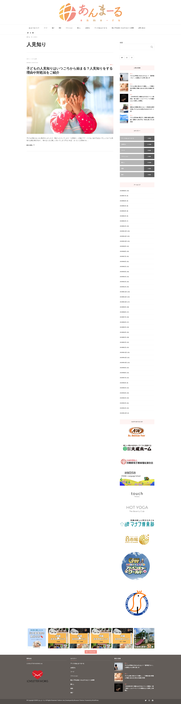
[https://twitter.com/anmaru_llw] (122, 57)
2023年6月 (123, 382)
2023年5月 (123, 387)
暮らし (79, 27)
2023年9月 (123, 367)
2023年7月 (123, 377)
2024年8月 (123, 312)
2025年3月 (123, 276)
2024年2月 (123, 342)
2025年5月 (123, 266)
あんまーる (41, 700)
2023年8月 (123, 372)
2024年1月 (123, 347)
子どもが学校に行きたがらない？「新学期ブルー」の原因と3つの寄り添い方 (142, 77)
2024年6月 (123, 322)
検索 (121, 42)
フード (45, 27)
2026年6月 (123, 200)
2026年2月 (123, 221)
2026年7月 (123, 195)
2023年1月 (123, 408)
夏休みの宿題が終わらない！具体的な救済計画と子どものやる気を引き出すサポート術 (142, 109)
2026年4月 (123, 211)
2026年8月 (123, 190)
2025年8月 (123, 251)
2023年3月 (123, 398)
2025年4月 (123, 271)
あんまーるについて (34, 27)
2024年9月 (123, 307)
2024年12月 (123, 291)
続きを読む (30, 145)
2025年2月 (123, 281)
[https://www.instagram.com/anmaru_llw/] (127, 57)
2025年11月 (123, 236)
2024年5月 (123, 327)
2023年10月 (123, 362)
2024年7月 (123, 317)
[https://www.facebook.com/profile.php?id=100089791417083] (132, 57)
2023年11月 (123, 357)
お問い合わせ (141, 27)
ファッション (69, 27)
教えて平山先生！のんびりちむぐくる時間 (123, 27)
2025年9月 (123, 246)
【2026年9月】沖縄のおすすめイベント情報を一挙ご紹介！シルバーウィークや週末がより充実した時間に (142, 99)
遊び (53, 27)
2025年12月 (123, 231)
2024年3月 (123, 337)
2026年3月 (123, 216)
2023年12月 (123, 352)
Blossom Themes (79, 700)
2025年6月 (123, 261)
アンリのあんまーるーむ (101, 27)
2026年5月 (123, 205)
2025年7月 (123, 256)
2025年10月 (123, 241)
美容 (60, 27)
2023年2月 (123, 403)
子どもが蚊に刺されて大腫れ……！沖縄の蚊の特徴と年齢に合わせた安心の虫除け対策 (142, 88)
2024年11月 (123, 297)
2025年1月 (123, 286)
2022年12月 (123, 413)
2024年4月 (123, 332)
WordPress (95, 700)
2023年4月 (123, 393)
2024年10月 (123, 302)
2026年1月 (123, 226)
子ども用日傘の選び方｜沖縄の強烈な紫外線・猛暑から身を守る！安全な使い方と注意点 (142, 119)
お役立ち (87, 27)
